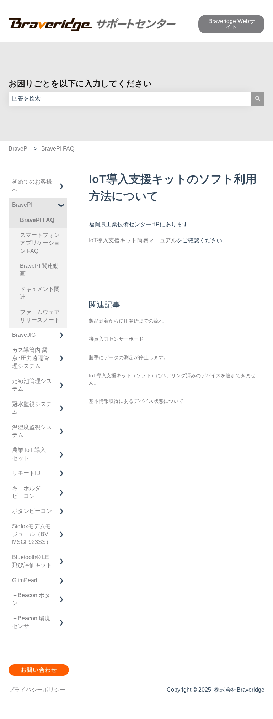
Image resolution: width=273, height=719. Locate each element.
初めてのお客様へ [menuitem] (32, 186)
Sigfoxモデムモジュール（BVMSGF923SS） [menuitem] (32, 534)
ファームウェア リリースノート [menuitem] (42, 316)
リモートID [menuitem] (26, 473)
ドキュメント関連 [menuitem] (40, 293)
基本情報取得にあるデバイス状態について (136, 401)
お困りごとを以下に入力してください (80, 83)
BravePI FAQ (57, 149)
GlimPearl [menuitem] (24, 580)
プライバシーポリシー (37, 690)
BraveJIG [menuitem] (24, 335)
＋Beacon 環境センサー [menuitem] (31, 622)
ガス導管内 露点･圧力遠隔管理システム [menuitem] (30, 358)
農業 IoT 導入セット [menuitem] (29, 454)
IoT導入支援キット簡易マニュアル (133, 240)
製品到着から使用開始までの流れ (126, 321)
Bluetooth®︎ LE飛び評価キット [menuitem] (32, 561)
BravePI (19, 149)
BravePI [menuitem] (22, 205)
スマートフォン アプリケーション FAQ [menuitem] (40, 243)
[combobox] (130, 98)
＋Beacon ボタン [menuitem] (31, 599)
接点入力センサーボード (116, 339)
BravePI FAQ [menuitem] (37, 220)
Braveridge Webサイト (231, 24)
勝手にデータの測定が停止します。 (128, 357)
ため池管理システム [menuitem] (32, 385)
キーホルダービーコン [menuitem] (29, 492)
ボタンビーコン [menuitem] (32, 511)
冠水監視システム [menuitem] (32, 408)
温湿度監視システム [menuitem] (32, 431)
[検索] (257, 98)
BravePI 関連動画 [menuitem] (39, 270)
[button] (61, 182)
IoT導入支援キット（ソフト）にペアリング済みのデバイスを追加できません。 (172, 379)
